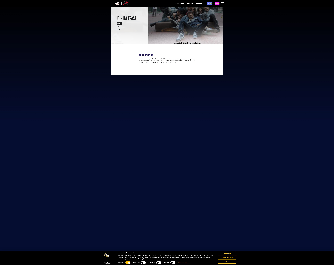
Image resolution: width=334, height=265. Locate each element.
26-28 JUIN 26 (180, 3)
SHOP (210, 3)
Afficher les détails (183, 262)
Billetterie (200, 3)
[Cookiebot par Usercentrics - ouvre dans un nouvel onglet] (106, 263)
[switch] (143, 262)
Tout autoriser (227, 253)
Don (217, 3)
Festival (190, 3)
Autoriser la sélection (227, 257)
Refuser (227, 261)
